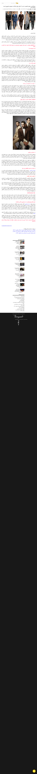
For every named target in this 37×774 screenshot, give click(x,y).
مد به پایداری (27, 204)
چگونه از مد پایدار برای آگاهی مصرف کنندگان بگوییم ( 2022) (24, 230)
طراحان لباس (21, 301)
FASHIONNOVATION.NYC (7, 226)
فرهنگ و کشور (21, 308)
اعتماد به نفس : (32, 170)
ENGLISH (22, 300)
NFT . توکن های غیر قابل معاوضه (19, 306)
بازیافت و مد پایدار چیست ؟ (31, 9)
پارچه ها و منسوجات (20, 298)
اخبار (22, 296)
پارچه (34, 213)
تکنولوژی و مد (21, 307)
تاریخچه (22, 299)
